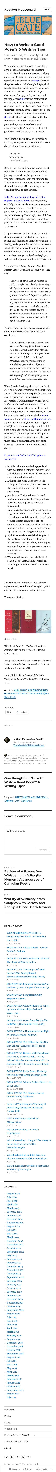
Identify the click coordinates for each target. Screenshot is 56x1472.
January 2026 (14, 1215)
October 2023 (14, 1273)
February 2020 (14, 1292)
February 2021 (14, 1284)
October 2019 (14, 1306)
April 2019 (12, 1328)
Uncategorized (10, 758)
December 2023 (15, 1266)
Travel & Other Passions (16, 1441)
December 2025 (15, 1219)
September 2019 (15, 1310)
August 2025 (13, 1226)
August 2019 (13, 1313)
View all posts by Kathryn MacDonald (28, 745)
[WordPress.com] (28, 1457)
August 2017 (13, 1393)
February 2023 (14, 1281)
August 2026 (13, 1193)
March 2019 (13, 1332)
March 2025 (13, 1237)
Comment (43, 850)
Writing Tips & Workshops (28, 758)
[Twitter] (6, 1457)
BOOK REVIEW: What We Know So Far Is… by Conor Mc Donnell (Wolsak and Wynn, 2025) (28, 1009)
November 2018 (15, 1346)
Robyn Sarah (16, 763)
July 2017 (11, 1397)
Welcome (9, 1409)
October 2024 (14, 1248)
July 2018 (11, 1361)
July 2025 (12, 1230)
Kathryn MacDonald (20, 9)
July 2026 (12, 1197)
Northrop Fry (40, 761)
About (7, 1448)
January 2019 (13, 1339)
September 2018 (15, 1353)
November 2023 (15, 1270)
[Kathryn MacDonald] (12, 1457)
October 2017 (13, 1386)
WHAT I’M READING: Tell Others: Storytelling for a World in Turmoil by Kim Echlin (26, 937)
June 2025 (12, 1233)
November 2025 (15, 1222)
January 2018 (13, 1382)
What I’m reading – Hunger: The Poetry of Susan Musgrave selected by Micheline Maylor (29, 1144)
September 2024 (15, 1252)
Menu (47, 9)
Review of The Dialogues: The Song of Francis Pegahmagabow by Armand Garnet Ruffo (26, 1108)
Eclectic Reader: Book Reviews (20, 1435)
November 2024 (15, 1244)
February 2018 (14, 1379)
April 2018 (12, 1372)
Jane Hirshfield (27, 761)
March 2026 (13, 1208)
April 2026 (12, 1204)
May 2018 (12, 1368)
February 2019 (14, 1335)
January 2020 (14, 1295)
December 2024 (15, 1241)
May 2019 (12, 1324)
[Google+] (17, 1457)
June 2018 (12, 1364)
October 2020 (14, 1288)
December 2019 (15, 1299)
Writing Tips (41, 763)
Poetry (7, 763)
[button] (12, 622)
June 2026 (12, 1201)
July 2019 (11, 1317)
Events (8, 1422)
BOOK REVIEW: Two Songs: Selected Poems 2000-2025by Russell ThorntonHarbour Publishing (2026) (26, 973)
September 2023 (15, 1277)
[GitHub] (23, 1457)
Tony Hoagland (28, 763)
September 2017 (15, 1390)
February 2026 (14, 1211)
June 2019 (12, 1321)
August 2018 (13, 1357)
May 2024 (12, 1255)
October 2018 (13, 1350)
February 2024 (14, 1259)
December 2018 (15, 1342)
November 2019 (15, 1302)
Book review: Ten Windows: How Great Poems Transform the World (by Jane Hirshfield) (26, 693)
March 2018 (13, 1375)
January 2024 (14, 1262)
